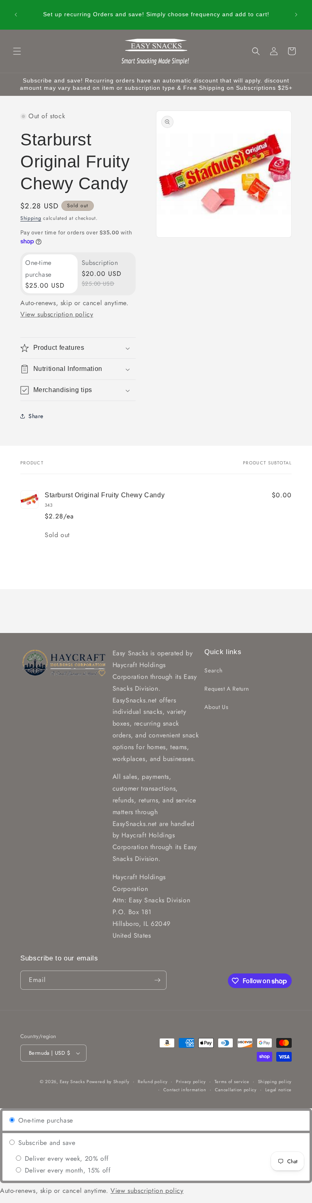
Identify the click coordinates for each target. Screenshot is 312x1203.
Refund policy (152, 1081)
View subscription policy (56, 314)
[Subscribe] (157, 980)
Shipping (30, 218)
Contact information (184, 1089)
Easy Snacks (72, 1081)
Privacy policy (191, 1081)
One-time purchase (44, 1120)
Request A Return (226, 689)
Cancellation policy (236, 1089)
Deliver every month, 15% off (66, 1170)
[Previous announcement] (16, 15)
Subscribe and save (45, 1142)
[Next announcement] (296, 15)
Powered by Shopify (108, 1081)
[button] (17, 51)
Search (213, 670)
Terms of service (231, 1081)
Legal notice (278, 1089)
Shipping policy (275, 1081)
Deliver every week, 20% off (65, 1158)
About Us (216, 707)
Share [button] (35, 416)
